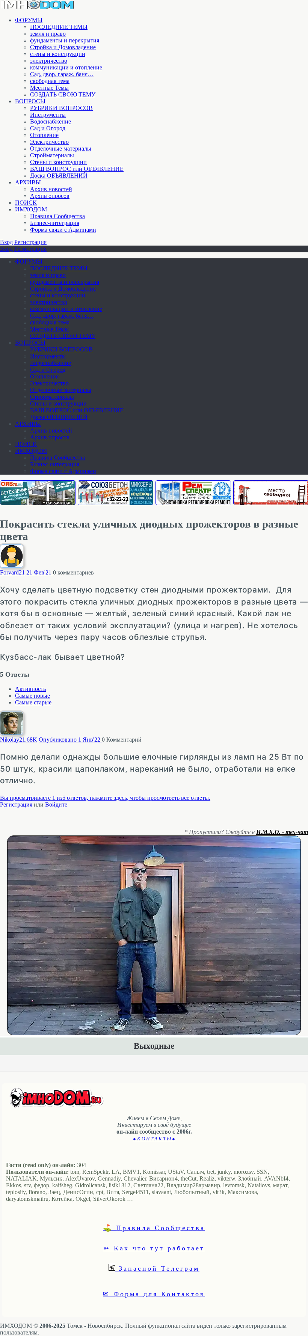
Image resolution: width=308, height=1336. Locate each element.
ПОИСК (26, 202)
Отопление (44, 135)
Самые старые (33, 702)
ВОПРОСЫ (30, 101)
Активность (30, 689)
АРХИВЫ (28, 182)
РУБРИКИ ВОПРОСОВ (61, 108)
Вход (6, 242)
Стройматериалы (52, 155)
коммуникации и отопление (66, 67)
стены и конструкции (57, 54)
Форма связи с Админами (63, 229)
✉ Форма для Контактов (154, 1293)
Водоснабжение (50, 121)
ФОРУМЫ (28, 20)
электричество (48, 60)
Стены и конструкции (58, 162)
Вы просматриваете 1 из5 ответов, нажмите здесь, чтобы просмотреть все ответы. (105, 798)
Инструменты (48, 115)
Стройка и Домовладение (63, 47)
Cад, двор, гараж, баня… (62, 74)
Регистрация (30, 242)
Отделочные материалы (60, 148)
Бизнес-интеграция (54, 223)
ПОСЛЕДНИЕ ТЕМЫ (59, 27)
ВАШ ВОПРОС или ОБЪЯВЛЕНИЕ (77, 169)
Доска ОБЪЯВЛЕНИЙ (59, 175)
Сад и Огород (47, 128)
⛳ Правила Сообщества (154, 1227)
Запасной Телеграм (157, 1268)
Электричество (49, 142)
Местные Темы (49, 87)
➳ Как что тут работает (154, 1247)
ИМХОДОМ (31, 209)
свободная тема (49, 81)
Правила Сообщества (57, 216)
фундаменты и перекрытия (64, 40)
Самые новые (32, 695)
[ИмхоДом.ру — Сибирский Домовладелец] (37, 7)
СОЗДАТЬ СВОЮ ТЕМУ (62, 94)
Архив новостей (51, 189)
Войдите (56, 804)
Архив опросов (49, 196)
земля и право (48, 33)
